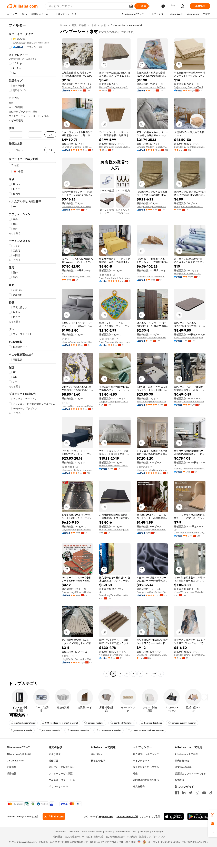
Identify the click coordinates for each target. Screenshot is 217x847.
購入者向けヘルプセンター (147, 754)
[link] (212, 814)
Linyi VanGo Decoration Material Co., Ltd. (77, 659)
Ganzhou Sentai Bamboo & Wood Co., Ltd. (152, 276)
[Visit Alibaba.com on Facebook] (177, 793)
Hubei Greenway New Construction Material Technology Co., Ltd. (77, 276)
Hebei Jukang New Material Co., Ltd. (152, 529)
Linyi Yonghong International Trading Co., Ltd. (77, 529)
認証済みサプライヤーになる (190, 773)
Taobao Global (122, 831)
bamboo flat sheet (153, 723)
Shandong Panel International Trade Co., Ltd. (189, 654)
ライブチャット (141, 760)
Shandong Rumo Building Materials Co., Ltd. (77, 87)
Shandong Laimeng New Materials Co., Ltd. (152, 337)
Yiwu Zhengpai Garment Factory (115, 342)
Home (63, 25)
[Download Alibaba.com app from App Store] (174, 816)
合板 (103, 25)
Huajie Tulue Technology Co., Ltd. (115, 529)
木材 (93, 25)
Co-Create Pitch (15, 760)
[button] (131, 6)
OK (50, 134)
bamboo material (96, 723)
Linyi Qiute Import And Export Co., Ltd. (77, 206)
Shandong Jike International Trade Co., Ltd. (189, 146)
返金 (135, 773)
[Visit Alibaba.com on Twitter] (191, 793)
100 (154, 673)
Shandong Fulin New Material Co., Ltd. (152, 470)
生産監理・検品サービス (62, 780)
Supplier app (106, 816)
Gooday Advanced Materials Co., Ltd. (189, 468)
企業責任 (11, 767)
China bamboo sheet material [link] (126, 25)
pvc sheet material (51, 730)
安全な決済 (55, 754)
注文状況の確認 (183, 767)
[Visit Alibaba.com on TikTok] (211, 793)
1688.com (73, 831)
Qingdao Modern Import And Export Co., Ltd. (152, 146)
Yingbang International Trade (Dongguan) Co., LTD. (115, 654)
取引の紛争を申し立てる (146, 767)
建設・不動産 (79, 25)
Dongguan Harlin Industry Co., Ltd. (189, 206)
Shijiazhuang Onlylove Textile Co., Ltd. (189, 87)
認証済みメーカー (100, 754)
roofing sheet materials (110, 730)
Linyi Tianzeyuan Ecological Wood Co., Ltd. (189, 337)
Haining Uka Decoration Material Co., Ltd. (77, 406)
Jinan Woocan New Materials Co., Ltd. (189, 592)
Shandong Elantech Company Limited (77, 470)
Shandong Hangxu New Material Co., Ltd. (152, 654)
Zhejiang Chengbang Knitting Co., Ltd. (115, 401)
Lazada (108, 831)
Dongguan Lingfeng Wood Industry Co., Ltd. (152, 206)
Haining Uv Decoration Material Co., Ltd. (189, 401)
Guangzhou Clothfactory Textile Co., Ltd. (152, 592)
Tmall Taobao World (92, 831)
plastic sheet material (24, 723)
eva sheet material (23, 730)
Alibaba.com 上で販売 (186, 754)
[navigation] (32, 350)
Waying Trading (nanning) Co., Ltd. (115, 87)
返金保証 (53, 760)
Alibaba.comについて (18, 747)
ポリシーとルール (58, 786)
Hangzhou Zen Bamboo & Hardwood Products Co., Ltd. (115, 146)
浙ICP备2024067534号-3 (195, 842)
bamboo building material (184, 723)
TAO (135, 831)
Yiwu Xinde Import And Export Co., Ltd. (115, 278)
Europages (157, 831)
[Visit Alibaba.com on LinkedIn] (184, 793)
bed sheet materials (79, 730)
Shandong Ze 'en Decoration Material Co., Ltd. (115, 595)
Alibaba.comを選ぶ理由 (19, 754)
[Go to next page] (161, 674)
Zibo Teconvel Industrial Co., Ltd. (189, 532)
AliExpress (60, 831)
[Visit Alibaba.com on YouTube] (204, 793)
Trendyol (144, 831)
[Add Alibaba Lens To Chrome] (54, 816)
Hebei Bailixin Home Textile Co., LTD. (115, 465)
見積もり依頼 (98, 760)
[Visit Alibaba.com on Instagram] (197, 793)
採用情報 (11, 773)
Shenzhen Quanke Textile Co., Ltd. (77, 146)
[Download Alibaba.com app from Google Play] (198, 816)
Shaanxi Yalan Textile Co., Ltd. (77, 342)
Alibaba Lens (14, 816)
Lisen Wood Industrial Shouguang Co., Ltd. (152, 87)
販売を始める (182, 760)
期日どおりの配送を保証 (62, 767)
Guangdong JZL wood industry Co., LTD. (77, 592)
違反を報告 (139, 786)
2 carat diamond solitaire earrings (147, 730)
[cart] (173, 6)
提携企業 (179, 780)
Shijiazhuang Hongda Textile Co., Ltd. (152, 401)
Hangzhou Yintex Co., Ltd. (187, 273)
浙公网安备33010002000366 (164, 842)
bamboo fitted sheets (124, 723)
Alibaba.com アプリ (127, 816)
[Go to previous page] (106, 674)
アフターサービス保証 (61, 773)
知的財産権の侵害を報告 (146, 780)
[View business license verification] (139, 842)
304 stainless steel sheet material (61, 723)
